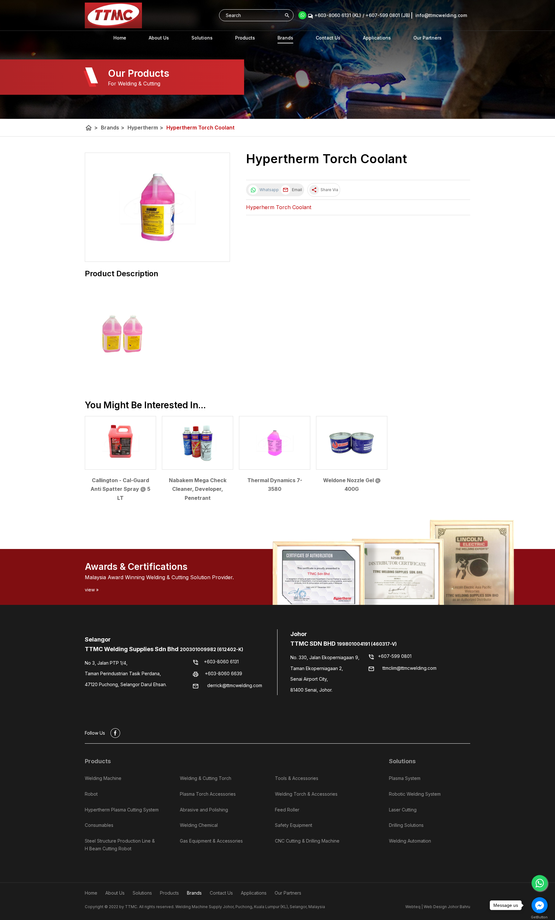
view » (92, 589)
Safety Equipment (293, 825)
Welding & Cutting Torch (205, 778)
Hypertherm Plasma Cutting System (122, 809)
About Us (159, 37)
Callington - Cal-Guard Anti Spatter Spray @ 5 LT (120, 489)
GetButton (539, 917)
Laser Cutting (403, 809)
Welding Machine (103, 778)
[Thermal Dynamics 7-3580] (274, 442)
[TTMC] (113, 15)
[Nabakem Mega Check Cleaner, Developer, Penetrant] (197, 442)
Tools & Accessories (296, 778)
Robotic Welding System (415, 794)
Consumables (99, 825)
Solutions (402, 761)
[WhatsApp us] (540, 883)
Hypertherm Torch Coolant (200, 127)
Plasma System (404, 778)
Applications (377, 37)
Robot (91, 794)
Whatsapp (269, 189)
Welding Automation (410, 841)
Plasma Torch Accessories (208, 794)
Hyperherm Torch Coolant (278, 207)
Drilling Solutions (406, 825)
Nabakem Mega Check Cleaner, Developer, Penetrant (197, 489)
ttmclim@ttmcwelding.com (409, 668)
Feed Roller (287, 809)
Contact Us (328, 37)
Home (119, 37)
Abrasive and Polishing (204, 809)
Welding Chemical (199, 825)
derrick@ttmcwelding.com (234, 685)
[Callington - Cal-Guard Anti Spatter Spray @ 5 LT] (120, 442)
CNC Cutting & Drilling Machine (307, 841)
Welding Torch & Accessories (306, 794)
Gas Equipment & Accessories (211, 841)
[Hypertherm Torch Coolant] (157, 207)
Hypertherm (145, 127)
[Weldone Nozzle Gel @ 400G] (351, 442)
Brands (285, 37)
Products (245, 37)
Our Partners (427, 37)
